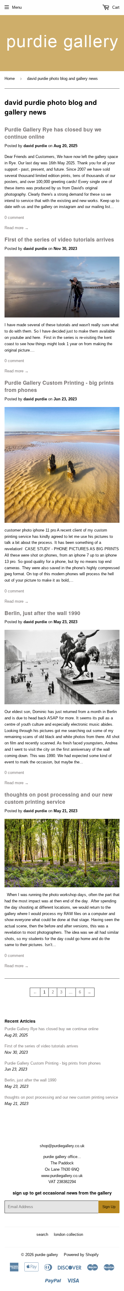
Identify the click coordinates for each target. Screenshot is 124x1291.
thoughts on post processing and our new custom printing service (58, 798)
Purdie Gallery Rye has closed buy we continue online (51, 1029)
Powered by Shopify (81, 1254)
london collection (68, 1234)
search (42, 1234)
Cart (115, 7)
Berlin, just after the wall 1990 (42, 613)
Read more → (17, 228)
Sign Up (109, 1207)
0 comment (14, 217)
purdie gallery (46, 1254)
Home (10, 78)
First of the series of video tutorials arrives (59, 239)
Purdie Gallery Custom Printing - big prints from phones (53, 1063)
